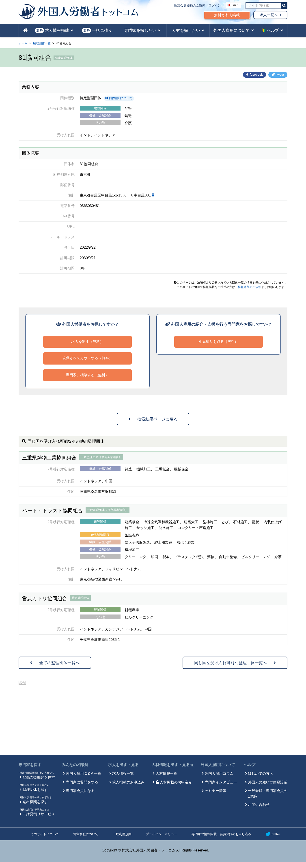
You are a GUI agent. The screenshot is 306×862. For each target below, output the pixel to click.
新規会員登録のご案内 (189, 5)
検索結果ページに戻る (157, 419)
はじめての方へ (260, 773)
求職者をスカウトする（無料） (87, 358)
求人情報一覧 (123, 773)
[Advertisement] (153, 719)
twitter (276, 834)
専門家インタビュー (221, 782)
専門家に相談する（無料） (87, 375)
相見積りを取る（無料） (218, 342)
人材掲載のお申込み (176, 782)
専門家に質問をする (82, 782)
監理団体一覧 (42, 43)
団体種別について (120, 98)
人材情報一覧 (166, 773)
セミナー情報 (215, 791)
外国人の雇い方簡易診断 (267, 782)
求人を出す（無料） (87, 342)
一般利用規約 (122, 834)
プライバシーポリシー (161, 834)
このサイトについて (45, 834)
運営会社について (85, 834)
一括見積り (97, 30)
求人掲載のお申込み (128, 782)
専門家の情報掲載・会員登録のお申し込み (221, 834)
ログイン (214, 5)
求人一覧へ (269, 15)
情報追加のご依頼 (249, 287)
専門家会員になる (80, 791)
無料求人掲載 (227, 15)
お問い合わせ (258, 805)
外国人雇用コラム (219, 773)
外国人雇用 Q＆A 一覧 (83, 773)
